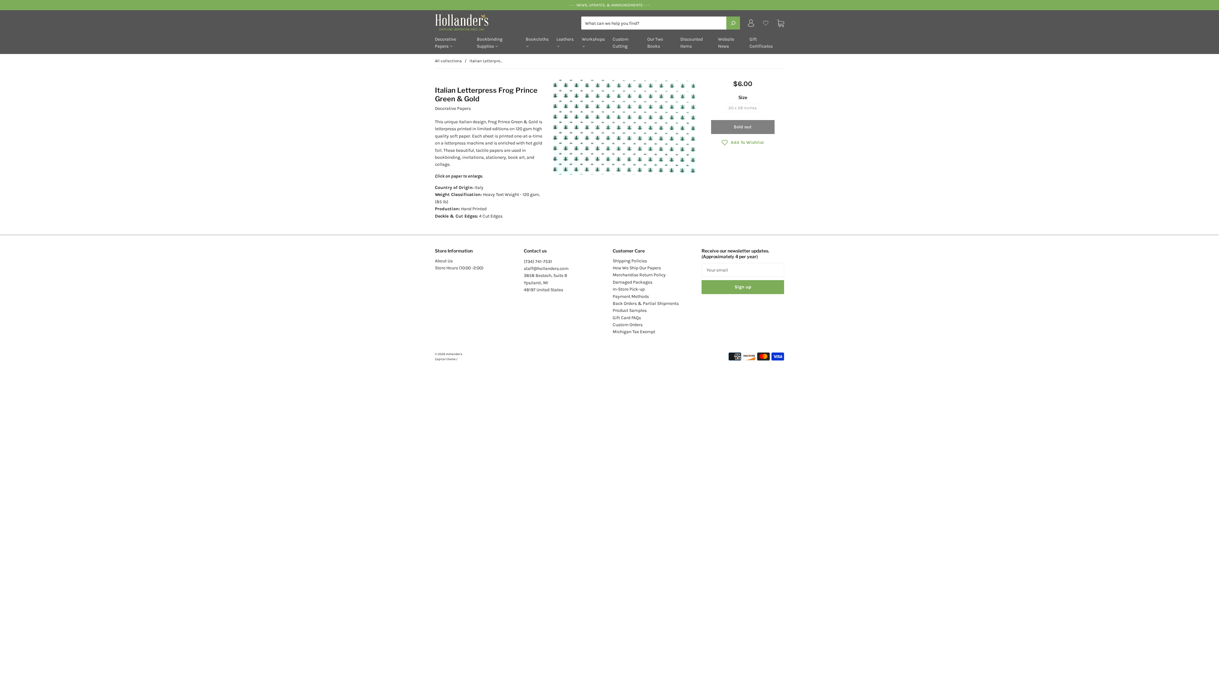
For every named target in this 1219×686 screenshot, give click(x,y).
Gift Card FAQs (627, 317)
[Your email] (743, 270)
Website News (726, 43)
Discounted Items (691, 43)
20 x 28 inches (743, 107)
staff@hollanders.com (546, 268)
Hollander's (454, 354)
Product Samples (630, 310)
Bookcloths (537, 39)
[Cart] (780, 23)
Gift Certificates (761, 43)
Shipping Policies (630, 261)
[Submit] (733, 23)
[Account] (751, 24)
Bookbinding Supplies (490, 43)
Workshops (593, 39)
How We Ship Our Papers (637, 268)
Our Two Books (655, 43)
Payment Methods (631, 296)
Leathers (565, 39)
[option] (624, 127)
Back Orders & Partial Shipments (646, 303)
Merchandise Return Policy (639, 275)
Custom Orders (628, 324)
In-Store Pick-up (629, 289)
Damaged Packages (632, 282)
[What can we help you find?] (660, 23)
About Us (444, 261)
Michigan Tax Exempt (634, 331)
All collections (448, 60)
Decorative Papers (445, 43)
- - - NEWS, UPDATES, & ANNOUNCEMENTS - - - (609, 5)
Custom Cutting (621, 43)
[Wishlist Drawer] (765, 23)
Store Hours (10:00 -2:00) (459, 268)
